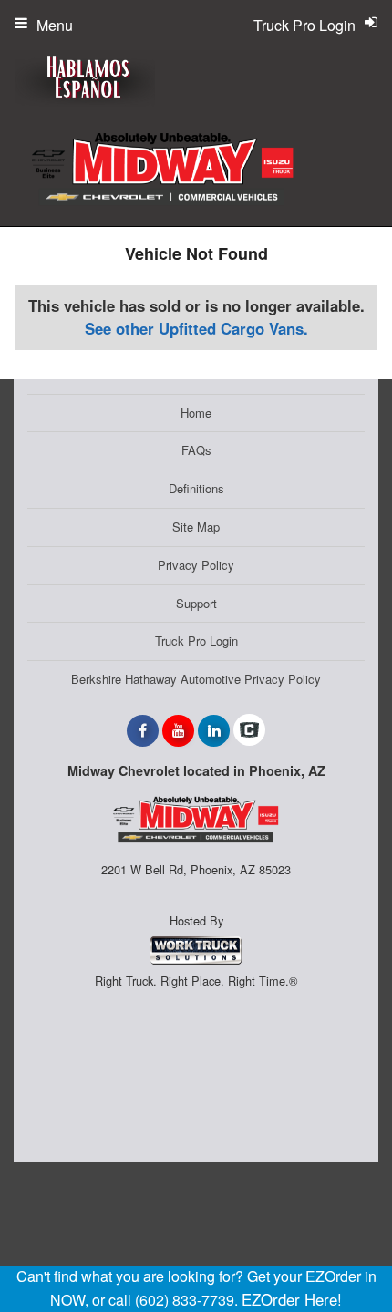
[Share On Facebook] (143, 730)
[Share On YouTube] (178, 730)
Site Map (196, 526)
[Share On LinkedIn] (214, 730)
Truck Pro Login (196, 640)
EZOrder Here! (292, 1299)
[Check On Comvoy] (249, 730)
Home (196, 412)
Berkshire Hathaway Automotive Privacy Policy (196, 678)
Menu (54, 25)
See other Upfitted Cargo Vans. (196, 328)
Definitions (196, 488)
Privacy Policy (196, 564)
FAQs (196, 450)
